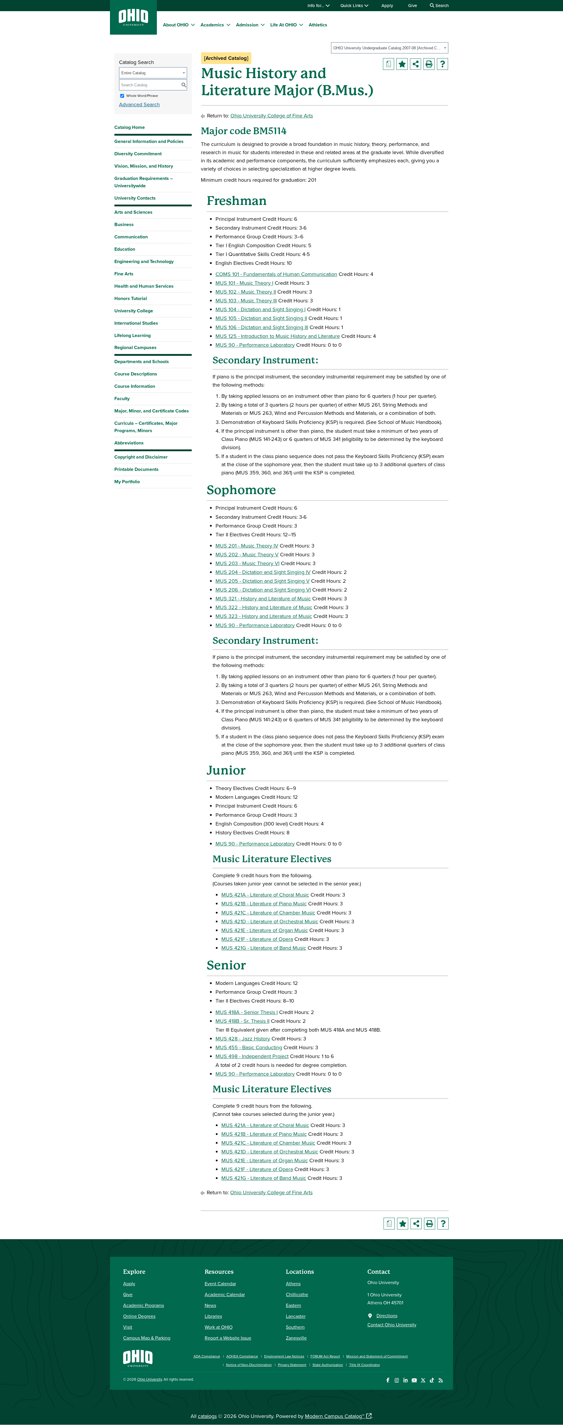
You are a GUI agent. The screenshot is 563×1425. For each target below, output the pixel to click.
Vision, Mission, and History (143, 166)
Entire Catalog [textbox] (133, 73)
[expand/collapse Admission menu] (263, 24)
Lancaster (296, 1316)
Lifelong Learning (132, 335)
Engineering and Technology (144, 261)
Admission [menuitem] (247, 24)
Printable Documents (136, 469)
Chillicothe (297, 1294)
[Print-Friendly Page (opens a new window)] (429, 64)
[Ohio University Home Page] (137, 1357)
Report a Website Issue (228, 1338)
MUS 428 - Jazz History (243, 1038)
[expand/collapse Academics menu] (228, 24)
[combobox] (389, 47)
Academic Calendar (225, 1294)
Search (441, 5)
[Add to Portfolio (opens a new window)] (402, 64)
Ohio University (149, 1379)
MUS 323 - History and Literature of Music (264, 616)
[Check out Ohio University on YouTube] (414, 1380)
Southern (295, 1327)
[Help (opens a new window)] (442, 64)
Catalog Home (129, 127)
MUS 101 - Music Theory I (244, 283)
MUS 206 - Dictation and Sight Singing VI (263, 589)
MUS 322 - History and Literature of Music (264, 607)
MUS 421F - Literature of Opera (257, 939)
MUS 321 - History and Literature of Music (263, 598)
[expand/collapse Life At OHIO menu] (301, 24)
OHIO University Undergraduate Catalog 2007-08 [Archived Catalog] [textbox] (387, 48)
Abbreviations (129, 442)
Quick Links (352, 5)
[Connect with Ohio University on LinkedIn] (405, 1380)
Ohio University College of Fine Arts (271, 115)
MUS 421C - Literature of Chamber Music (268, 912)
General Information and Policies (149, 141)
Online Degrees (139, 1316)
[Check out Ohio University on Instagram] (396, 1380)
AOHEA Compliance (242, 1356)
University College (133, 310)
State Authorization (328, 1364)
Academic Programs (143, 1305)
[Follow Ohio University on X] (423, 1380)
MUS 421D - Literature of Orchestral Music (269, 921)
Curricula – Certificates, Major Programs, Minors (146, 427)
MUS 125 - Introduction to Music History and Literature (278, 336)
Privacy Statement (292, 1364)
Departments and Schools (141, 361)
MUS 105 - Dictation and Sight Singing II (261, 318)
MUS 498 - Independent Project (252, 1056)
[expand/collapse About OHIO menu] (193, 24)
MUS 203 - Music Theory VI (247, 563)
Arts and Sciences (133, 212)
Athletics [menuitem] (318, 24)
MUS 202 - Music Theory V (247, 554)
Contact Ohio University (391, 1324)
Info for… (316, 5)
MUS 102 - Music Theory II (246, 291)
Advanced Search (139, 104)
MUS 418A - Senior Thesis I (247, 1012)
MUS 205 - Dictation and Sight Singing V (263, 581)
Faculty (122, 398)
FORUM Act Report (325, 1356)
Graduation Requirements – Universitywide (143, 182)
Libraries (213, 1316)
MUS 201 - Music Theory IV (247, 545)
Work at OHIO (219, 1327)
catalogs (207, 1416)
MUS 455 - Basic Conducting (249, 1047)
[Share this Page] (415, 64)
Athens (293, 1283)
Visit (127, 1327)
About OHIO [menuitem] (176, 24)
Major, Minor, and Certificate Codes (151, 410)
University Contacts (135, 198)
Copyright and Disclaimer (141, 457)
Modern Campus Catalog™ (334, 1416)
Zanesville (296, 1338)
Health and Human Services (144, 286)
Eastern (293, 1305)
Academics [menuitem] (212, 24)
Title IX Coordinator (364, 1364)
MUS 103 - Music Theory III (246, 300)
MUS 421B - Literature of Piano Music (264, 903)
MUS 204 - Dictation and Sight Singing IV (263, 572)
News (210, 1305)
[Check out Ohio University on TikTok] (431, 1380)
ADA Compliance (207, 1356)
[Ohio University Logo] (133, 24)
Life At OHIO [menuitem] (283, 24)
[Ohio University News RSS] (440, 1380)
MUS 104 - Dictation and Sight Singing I (261, 309)
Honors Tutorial (130, 298)
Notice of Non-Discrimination (249, 1364)
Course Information (134, 386)
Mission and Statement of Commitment (377, 1356)
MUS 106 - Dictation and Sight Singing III (262, 327)
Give (412, 5)
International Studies (136, 323)
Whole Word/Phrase (142, 95)
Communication (131, 236)
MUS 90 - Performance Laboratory (255, 344)
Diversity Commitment (138, 153)
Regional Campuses (135, 347)
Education (124, 249)
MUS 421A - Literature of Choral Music (265, 894)
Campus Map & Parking (146, 1338)
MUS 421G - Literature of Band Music (263, 947)
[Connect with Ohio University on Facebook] (387, 1380)
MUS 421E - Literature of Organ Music (264, 930)
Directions (387, 1315)
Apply (387, 5)
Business (124, 224)
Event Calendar (220, 1283)
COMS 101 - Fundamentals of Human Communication (276, 274)
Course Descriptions (135, 373)
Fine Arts (123, 273)
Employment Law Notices (284, 1356)
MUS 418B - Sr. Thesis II (242, 1021)
